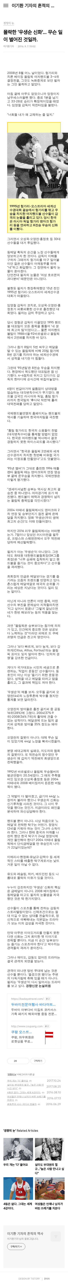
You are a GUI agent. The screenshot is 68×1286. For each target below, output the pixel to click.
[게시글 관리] (25, 1061)
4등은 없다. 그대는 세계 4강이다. (24, 1092)
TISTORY (35, 1278)
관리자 (47, 1278)
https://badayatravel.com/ (27, 998)
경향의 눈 (12, 1074)
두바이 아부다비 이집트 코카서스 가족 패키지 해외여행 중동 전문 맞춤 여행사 (33, 1012)
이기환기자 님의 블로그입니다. (23, 1238)
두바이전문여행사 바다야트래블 (33, 1004)
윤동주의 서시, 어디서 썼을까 (22, 1104)
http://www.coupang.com (27, 1026)
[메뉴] (6, 5)
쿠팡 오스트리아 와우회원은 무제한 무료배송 (21, 1032)
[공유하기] (20, 1061)
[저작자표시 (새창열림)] (47, 1061)
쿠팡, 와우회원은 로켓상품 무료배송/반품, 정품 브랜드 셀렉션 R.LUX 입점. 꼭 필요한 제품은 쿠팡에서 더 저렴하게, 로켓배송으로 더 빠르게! (22, 1039)
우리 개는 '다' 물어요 (17, 1080)
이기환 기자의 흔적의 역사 (34, 5)
